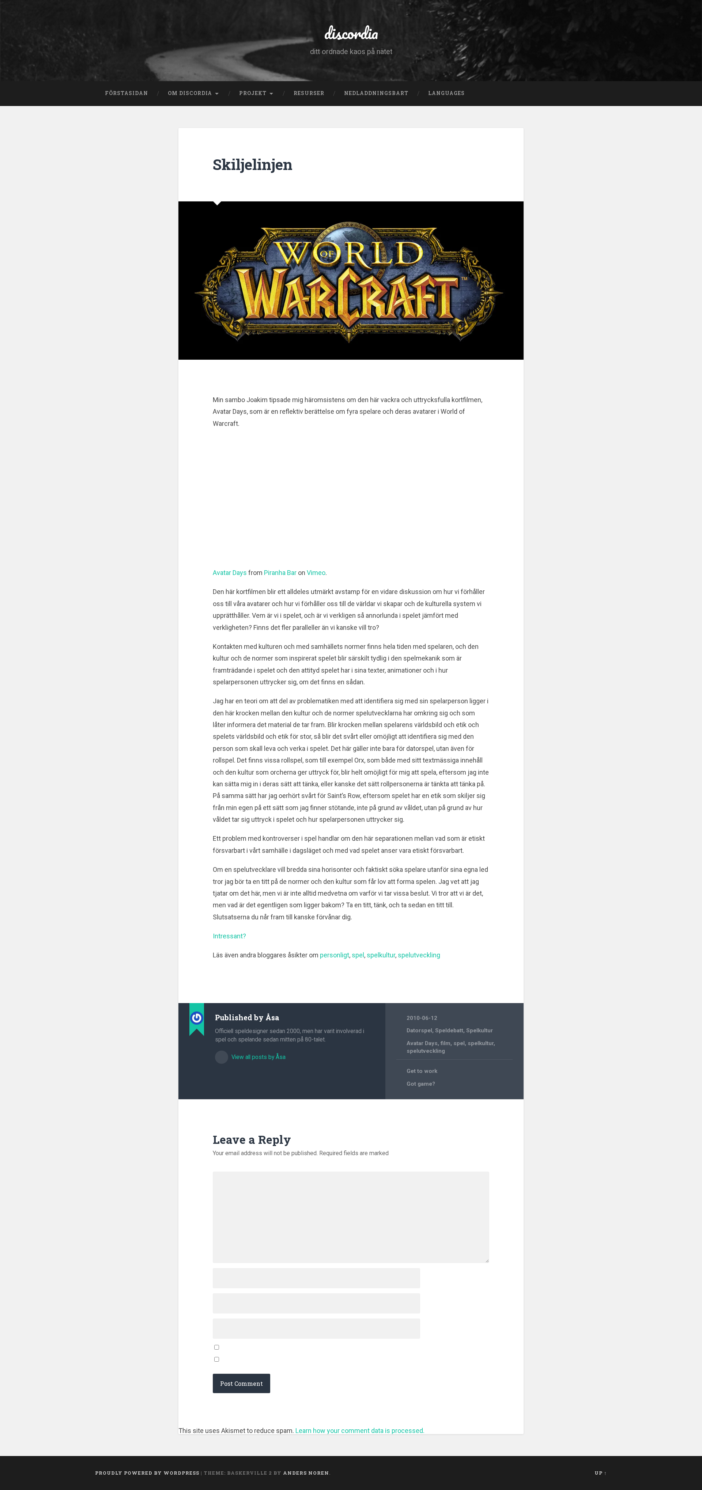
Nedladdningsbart (376, 93)
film (445, 1043)
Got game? (421, 1084)
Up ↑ (601, 1473)
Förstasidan (126, 93)
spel (358, 955)
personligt (334, 955)
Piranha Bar (280, 572)
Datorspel (419, 1030)
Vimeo (316, 572)
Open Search (599, 93)
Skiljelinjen (252, 164)
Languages (446, 93)
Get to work (422, 1071)
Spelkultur (479, 1030)
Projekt (253, 93)
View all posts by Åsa (258, 1057)
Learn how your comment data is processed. (359, 1430)
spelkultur (381, 955)
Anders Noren (306, 1473)
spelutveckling (419, 955)
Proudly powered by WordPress (147, 1473)
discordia (351, 33)
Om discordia (190, 93)
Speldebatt (449, 1030)
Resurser (309, 93)
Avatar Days (230, 572)
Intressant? (229, 936)
